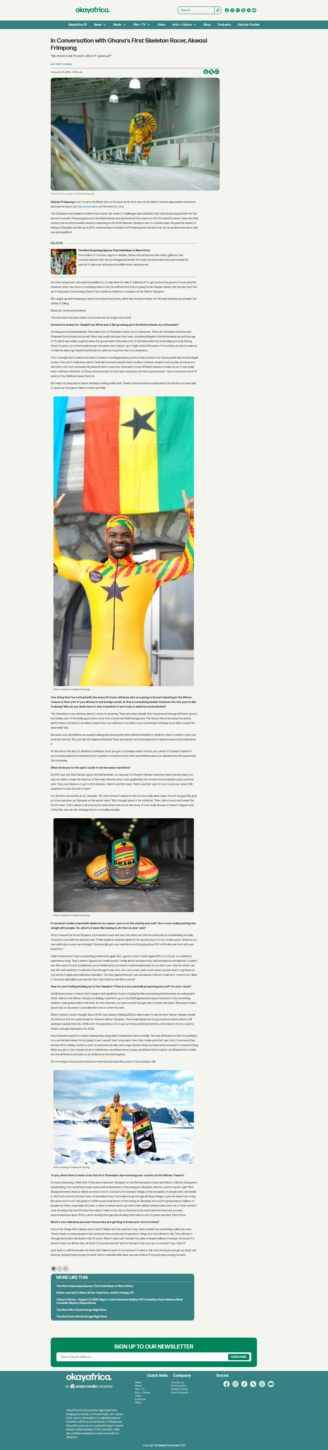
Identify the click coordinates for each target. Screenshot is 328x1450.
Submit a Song (179, 1389)
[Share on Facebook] (205, 71)
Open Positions (179, 1392)
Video (161, 25)
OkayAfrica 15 (77, 25)
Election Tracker (249, 25)
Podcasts (224, 25)
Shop (207, 25)
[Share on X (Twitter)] (211, 71)
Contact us (177, 1382)
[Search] (217, 10)
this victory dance (88, 206)
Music (117, 25)
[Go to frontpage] (92, 10)
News (97, 25)
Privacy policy (178, 1385)
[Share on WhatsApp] (216, 71)
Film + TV (139, 25)
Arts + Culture (182, 25)
